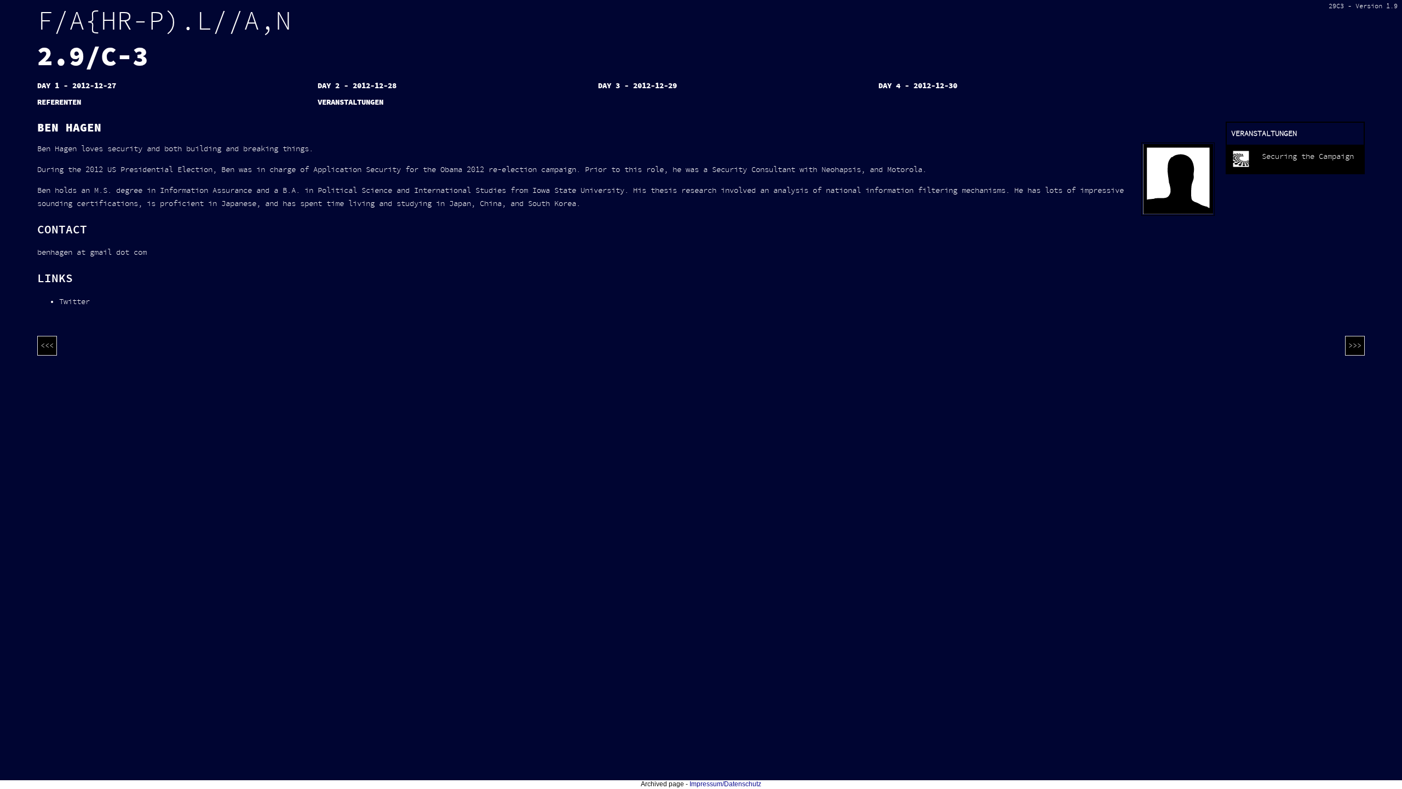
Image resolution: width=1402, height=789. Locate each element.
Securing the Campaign (1308, 156)
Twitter (74, 302)
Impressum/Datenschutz (725, 784)
